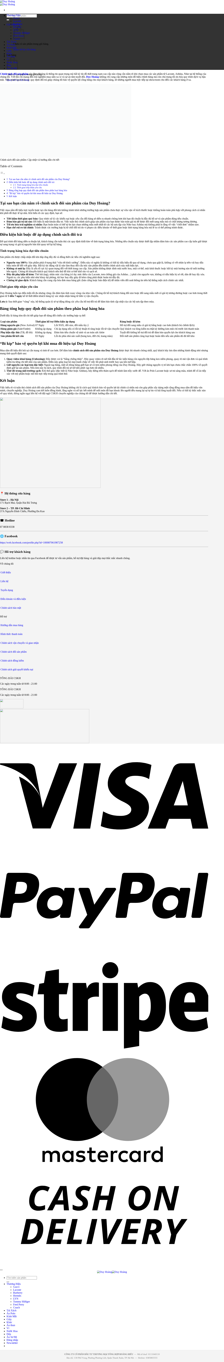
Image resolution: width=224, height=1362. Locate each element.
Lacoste (17, 21)
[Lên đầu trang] (1, 1269)
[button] (12, 1343)
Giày (9, 50)
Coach (16, 1307)
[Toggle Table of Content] (2, 173)
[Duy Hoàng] (7, 3)
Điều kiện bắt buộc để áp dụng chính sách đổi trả (31, 182)
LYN (15, 1298)
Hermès (17, 1295)
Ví (8, 1328)
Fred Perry (18, 1304)
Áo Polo (11, 44)
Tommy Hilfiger (21, 1301)
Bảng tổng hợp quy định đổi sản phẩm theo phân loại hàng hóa (38, 190)
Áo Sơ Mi (12, 1337)
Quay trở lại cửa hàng (24, 49)
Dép (9, 1334)
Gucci (16, 18)
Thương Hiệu (14, 15)
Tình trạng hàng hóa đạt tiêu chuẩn (32, 185)
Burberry (17, 24)
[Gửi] (8, 19)
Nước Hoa (12, 1331)
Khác (9, 53)
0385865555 (151, 1358)
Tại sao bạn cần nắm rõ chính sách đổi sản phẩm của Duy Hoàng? (39, 179)
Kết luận (13, 196)
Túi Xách (11, 41)
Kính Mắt (12, 47)
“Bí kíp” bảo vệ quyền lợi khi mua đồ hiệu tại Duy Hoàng (36, 193)
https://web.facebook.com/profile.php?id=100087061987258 (31, 542)
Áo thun (11, 1325)
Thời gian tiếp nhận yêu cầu (29, 187)
